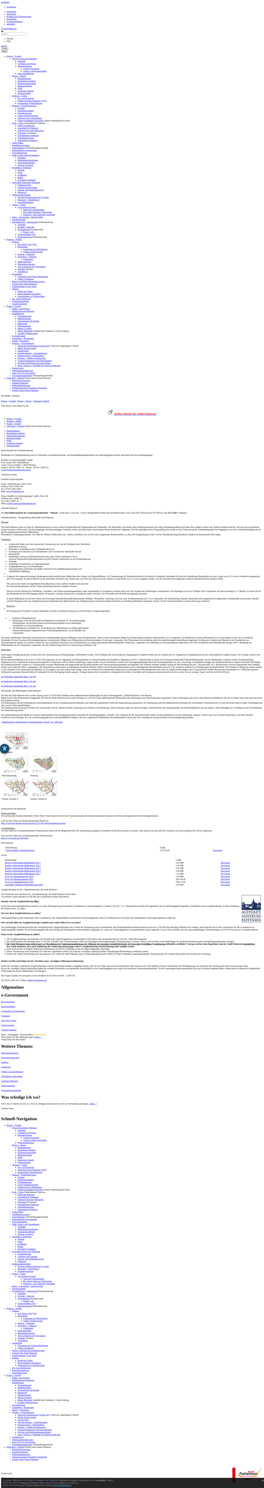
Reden (20, 177)
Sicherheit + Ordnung (27, 257)
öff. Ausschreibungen (21, 299)
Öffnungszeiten (24, 326)
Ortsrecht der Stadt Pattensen (24, 284)
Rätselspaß (22, 323)
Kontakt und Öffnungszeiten (19, 16)
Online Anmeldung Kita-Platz (30, 120)
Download (217, 850)
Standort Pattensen (20, 383)
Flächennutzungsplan (27, 83)
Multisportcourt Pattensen (23, 311)
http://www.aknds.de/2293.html (14, 838)
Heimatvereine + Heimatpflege (31, 356)
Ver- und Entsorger (26, 98)
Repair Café (28, 232)
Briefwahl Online (25, 291)
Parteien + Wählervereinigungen (32, 358)
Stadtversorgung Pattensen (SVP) (32, 101)
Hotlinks (5, 1062)
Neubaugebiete (24, 93)
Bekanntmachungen (26, 264)
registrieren (11, 7)
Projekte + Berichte (26, 227)
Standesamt (17, 274)
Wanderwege (18, 368)
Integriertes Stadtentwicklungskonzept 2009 (24, 885)
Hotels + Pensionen (20, 341)
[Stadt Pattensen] (8, 28)
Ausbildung (23, 271)
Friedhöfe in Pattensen (21, 168)
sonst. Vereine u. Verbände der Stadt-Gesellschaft (39, 366)
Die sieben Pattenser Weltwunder (37, 212)
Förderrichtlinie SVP (27, 234)
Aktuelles (22, 61)
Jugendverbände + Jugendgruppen (32, 353)
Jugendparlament (19, 304)
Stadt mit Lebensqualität (33, 210)
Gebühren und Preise (27, 64)
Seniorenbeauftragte (26, 163)
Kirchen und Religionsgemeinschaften (34, 363)
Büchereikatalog (8, 1006)
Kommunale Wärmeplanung (30, 103)
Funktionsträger (24, 185)
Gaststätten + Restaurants (23, 338)
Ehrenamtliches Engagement (24, 150)
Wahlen (15, 289)
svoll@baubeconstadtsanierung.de (16, 470)
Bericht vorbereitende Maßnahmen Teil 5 (23, 874)
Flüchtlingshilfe (19, 219)
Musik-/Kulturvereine (27, 348)
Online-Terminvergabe (33, 252)
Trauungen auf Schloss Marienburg (33, 276)
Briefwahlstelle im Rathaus (29, 294)
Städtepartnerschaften (21, 195)
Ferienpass (22, 133)
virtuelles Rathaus (8, 1030)
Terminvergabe (7, 1025)
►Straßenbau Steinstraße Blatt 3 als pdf (18, 686)
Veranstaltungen (24, 316)
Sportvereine (23, 351)
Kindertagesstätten (26, 111)
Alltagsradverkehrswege (22, 370)
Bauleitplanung (24, 78)
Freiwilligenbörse (19, 153)
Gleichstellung (18, 148)
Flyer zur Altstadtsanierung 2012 (19, 879)
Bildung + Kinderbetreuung (24, 106)
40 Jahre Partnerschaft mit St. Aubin (33, 197)
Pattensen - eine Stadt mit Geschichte (39, 215)
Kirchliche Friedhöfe (27, 180)
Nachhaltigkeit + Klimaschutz (25, 222)
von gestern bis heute (27, 207)
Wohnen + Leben (19, 96)
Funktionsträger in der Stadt (24, 286)
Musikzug (22, 192)
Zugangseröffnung (15, 21)
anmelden (5, 2)
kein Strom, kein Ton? (27, 244)
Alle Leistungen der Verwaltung (31, 267)
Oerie (20, 172)
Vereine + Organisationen (23, 343)
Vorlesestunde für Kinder (28, 321)
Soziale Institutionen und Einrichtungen (35, 361)
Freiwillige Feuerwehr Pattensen (26, 182)
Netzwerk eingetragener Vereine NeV (34, 346)
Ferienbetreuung (25, 113)
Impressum (11, 14)
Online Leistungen (26, 279)
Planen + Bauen (19, 76)
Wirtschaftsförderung (21, 385)
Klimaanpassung (25, 237)
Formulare (5, 1016)
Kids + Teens (18, 123)
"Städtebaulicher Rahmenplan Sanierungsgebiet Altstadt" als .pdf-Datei (32, 722)
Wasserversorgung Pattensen (24, 59)
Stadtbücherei (18, 314)
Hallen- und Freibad (21, 309)
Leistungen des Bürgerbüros (35, 249)
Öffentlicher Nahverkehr (11, 1076)
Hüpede (21, 170)
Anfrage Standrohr (31, 69)
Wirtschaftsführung (26, 73)
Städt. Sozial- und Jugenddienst (25, 155)
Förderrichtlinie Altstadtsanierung (20, 850)
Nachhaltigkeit (24, 229)
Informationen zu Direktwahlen (31, 296)
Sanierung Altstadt (26, 91)
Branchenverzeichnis (21, 380)
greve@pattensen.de (15, 491)
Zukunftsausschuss (26, 138)
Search (4, 46)
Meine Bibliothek (25, 331)
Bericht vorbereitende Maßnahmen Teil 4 (23, 871)
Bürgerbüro (23, 247)
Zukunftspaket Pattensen (28, 135)
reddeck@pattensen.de (37, 980)
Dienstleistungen (25, 66)
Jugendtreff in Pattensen (28, 128)
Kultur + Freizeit (14, 306)
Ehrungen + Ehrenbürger (28, 200)
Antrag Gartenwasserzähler (35, 71)
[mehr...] (38, 1037)
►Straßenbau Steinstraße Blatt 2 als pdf (18, 681)
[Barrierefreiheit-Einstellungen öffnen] (4, 748)
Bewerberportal (8, 1002)
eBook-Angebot (25, 328)
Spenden (21, 269)
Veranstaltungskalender (22, 375)
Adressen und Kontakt (27, 187)
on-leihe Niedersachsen (28, 333)
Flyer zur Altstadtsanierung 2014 (19, 882)
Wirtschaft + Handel (15, 378)
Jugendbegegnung (25, 202)
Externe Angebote (25, 165)
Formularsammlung (20, 301)
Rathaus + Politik (14, 239)
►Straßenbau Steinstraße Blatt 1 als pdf (18, 677)
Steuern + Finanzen (26, 254)
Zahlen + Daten (19, 205)
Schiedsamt (28, 259)
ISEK (20, 88)
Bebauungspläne (25, 86)
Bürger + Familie (14, 56)
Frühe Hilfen (17, 143)
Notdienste (5, 1067)
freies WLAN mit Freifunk (23, 373)
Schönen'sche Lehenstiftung (30, 118)
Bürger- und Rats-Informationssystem (28, 281)
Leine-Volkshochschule (28, 116)
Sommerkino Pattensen (28, 140)
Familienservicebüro (21, 145)
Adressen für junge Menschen (31, 130)
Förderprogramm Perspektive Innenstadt (29, 388)
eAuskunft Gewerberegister (13, 1011)
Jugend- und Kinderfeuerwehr (31, 190)
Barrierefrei (11, 19)
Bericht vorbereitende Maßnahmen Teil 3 (23, 868)
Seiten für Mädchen (26, 125)
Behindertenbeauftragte (28, 160)
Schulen (21, 108)
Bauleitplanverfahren (27, 81)
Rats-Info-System (8, 1020)
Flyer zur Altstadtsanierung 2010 (19, 876)
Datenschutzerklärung (62, 1485)
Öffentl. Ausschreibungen (12, 1072)
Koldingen (22, 175)
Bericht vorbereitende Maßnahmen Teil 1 (23, 863)
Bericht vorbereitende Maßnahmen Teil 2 (23, 865)
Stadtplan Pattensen (9, 1081)
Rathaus (15, 242)
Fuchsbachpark (18, 336)
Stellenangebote (24, 262)
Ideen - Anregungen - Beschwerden (27, 217)
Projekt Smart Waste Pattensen (25, 390)
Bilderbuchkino (24, 318)
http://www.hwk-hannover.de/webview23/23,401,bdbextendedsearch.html (33, 823)
